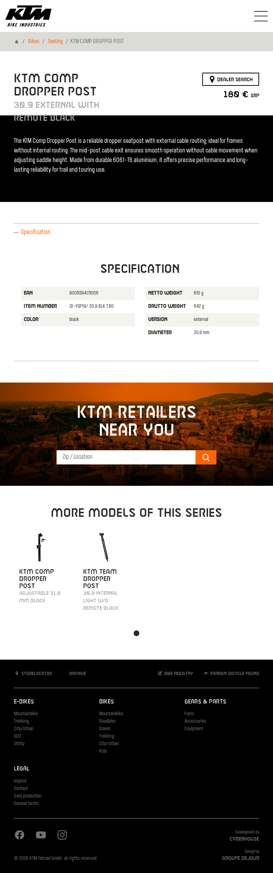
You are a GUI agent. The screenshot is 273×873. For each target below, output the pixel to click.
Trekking (21, 721)
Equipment (193, 729)
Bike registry (178, 674)
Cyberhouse (244, 839)
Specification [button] (35, 232)
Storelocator (36, 674)
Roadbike (107, 721)
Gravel (104, 729)
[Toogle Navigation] (261, 16)
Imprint (20, 781)
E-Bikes (24, 702)
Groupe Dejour (240, 858)
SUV (17, 736)
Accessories (195, 721)
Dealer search (234, 79)
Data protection (27, 796)
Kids (103, 751)
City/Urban (23, 729)
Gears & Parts (205, 702)
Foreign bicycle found (234, 674)
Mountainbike (26, 714)
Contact (21, 788)
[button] (136, 633)
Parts (189, 714)
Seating (55, 42)
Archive (77, 674)
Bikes (33, 42)
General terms (26, 803)
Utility (19, 744)
